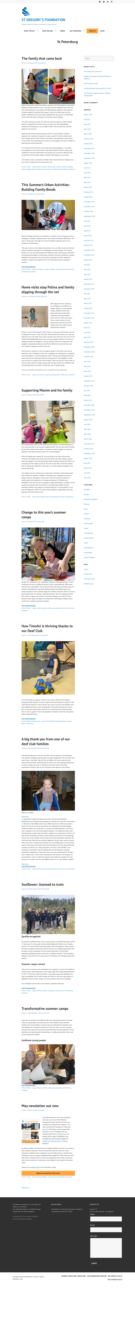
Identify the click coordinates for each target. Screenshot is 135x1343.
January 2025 (88, 197)
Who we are (47, 31)
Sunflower (31, 248)
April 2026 (87, 129)
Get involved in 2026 (91, 83)
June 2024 (87, 226)
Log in (86, 569)
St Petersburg (56, 169)
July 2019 (87, 391)
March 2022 (88, 303)
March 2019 (88, 400)
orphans (58, 269)
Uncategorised (35, 721)
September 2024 (89, 216)
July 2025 (87, 168)
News (62, 31)
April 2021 (87, 337)
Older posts (25, 1188)
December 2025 (89, 148)
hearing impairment (60, 721)
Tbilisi (86, 543)
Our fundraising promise (97, 1276)
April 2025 (87, 182)
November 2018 (89, 410)
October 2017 (88, 449)
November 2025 (89, 153)
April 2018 (87, 434)
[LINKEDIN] (104, 2)
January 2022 (88, 308)
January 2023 (88, 279)
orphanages (50, 991)
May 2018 (87, 429)
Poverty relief (88, 523)
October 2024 (88, 211)
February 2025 (88, 192)
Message (94, 1236)
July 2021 (87, 328)
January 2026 (88, 144)
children (39, 167)
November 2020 (89, 352)
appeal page (35, 1167)
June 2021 (87, 332)
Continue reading (29, 267)
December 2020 (89, 347)
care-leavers (40, 269)
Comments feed (89, 579)
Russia (49, 169)
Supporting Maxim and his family (47, 390)
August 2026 (88, 115)
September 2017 (89, 453)
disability (54, 497)
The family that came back (42, 58)
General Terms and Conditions (73, 1276)
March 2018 (88, 439)
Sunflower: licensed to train (43, 884)
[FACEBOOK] (100, 2)
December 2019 (89, 381)
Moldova (44, 1177)
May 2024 (87, 231)
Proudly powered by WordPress (23, 1277)
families (39, 169)
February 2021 (88, 342)
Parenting (87, 519)
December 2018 (89, 405)
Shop (102, 31)
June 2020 (87, 361)
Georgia (39, 1177)
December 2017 (89, 444)
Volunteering (88, 552)
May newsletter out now (40, 1105)
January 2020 (88, 376)
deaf (47, 721)
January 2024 (88, 245)
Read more (25, 816)
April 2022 (87, 299)
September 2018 (89, 415)
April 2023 (87, 274)
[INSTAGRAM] (111, 2)
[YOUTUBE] (108, 2)
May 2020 (87, 366)
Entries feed (88, 574)
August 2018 (88, 420)
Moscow (86, 504)
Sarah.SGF (43, 63)
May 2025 (87, 177)
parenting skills (65, 269)
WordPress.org (88, 584)
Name (93, 1214)
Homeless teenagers (91, 499)
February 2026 (88, 139)
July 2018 (87, 424)
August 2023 (88, 260)
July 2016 (87, 473)
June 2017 (87, 463)
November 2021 (89, 318)
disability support (31, 169)
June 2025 (87, 173)
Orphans (86, 514)
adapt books (63, 1134)
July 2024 (87, 221)
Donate (92, 31)
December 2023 (89, 250)
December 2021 (89, 313)
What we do (29, 31)
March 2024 (88, 236)
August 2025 (88, 163)
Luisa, (69, 1125)
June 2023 (87, 269)
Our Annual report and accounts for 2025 (97, 88)
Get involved (75, 31)
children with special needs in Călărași (54, 1141)
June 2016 (87, 478)
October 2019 (88, 386)
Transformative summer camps (45, 1008)
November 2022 (89, 289)
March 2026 (88, 134)
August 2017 (88, 458)
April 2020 (87, 371)
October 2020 (88, 357)
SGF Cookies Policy (115, 1280)
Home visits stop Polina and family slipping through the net (48, 289)
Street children (89, 538)
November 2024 (89, 207)
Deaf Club (48, 497)
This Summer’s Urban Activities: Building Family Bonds (46, 187)
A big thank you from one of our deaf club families (46, 741)
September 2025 (89, 158)
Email (92, 1225)
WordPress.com (18, 1279)
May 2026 (87, 124)
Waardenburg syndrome (67, 169)
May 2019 (87, 395)
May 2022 (87, 294)
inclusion (44, 169)
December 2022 (89, 284)
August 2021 (88, 323)
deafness (64, 167)
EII (58, 497)
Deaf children (57, 167)
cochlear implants (47, 167)
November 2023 (89, 255)
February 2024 (88, 240)
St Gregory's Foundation (43, 19)
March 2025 (88, 187)
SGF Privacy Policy (115, 1276)
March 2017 (88, 468)
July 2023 (87, 265)
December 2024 (89, 202)
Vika (43, 1129)
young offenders (89, 557)
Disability (87, 490)
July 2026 (87, 119)
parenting (55, 1088)
